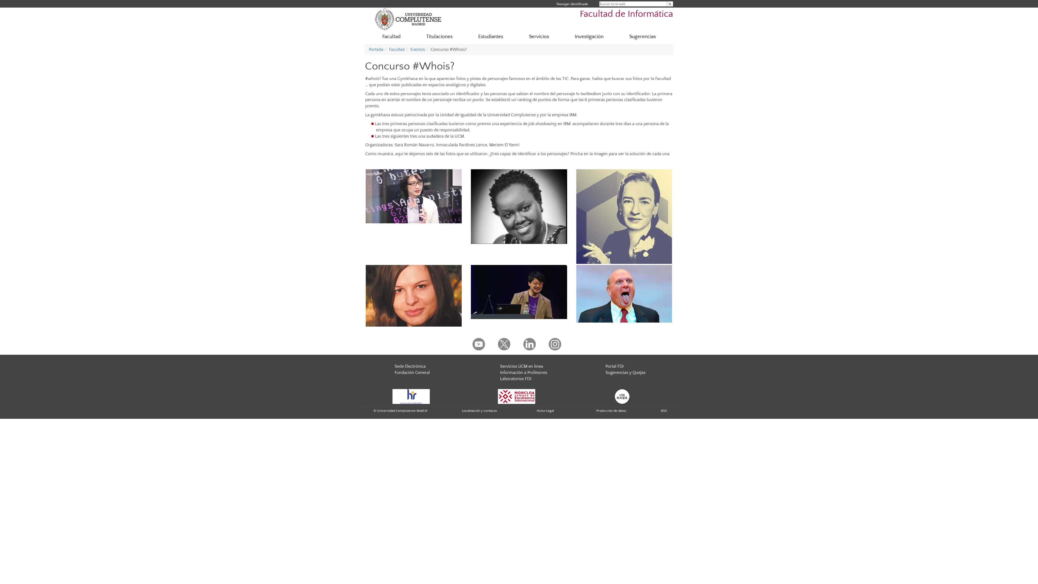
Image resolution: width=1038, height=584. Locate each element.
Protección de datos (611, 411)
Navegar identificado (572, 4)
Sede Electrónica (410, 366)
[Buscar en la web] (670, 3)
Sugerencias (642, 36)
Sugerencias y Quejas (626, 372)
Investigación (589, 36)
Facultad (391, 36)
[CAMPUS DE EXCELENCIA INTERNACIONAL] (516, 396)
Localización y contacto (479, 411)
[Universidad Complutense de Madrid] (408, 18)
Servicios (539, 36)
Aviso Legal (545, 411)
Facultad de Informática (626, 14)
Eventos (417, 49)
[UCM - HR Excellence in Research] (411, 396)
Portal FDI (615, 366)
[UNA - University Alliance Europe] (622, 396)
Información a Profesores (523, 372)
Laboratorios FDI (515, 378)
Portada (376, 49)
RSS (664, 411)
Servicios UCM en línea (521, 366)
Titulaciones (439, 36)
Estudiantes (490, 36)
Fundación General (412, 372)
